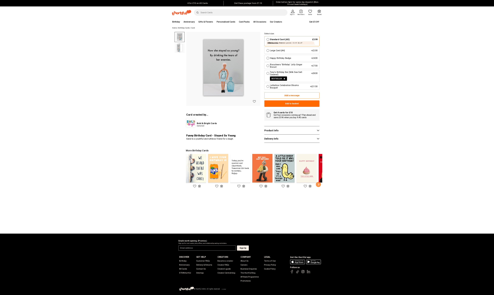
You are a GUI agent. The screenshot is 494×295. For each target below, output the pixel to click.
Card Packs (244, 22)
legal (267, 257)
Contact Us (201, 269)
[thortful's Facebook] (292, 273)
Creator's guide (224, 269)
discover (184, 257)
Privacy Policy (270, 265)
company (246, 257)
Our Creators (276, 22)
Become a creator (225, 261)
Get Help (201, 257)
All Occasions (259, 22)
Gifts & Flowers (205, 22)
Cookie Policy (270, 269)
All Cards (183, 269)
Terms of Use (270, 261)
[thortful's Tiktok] (297, 273)
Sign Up (243, 248)
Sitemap (200, 273)
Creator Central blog (226, 273)
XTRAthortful (185, 273)
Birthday (176, 22)
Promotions (246, 281)
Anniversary (189, 22)
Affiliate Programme (250, 277)
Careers (244, 265)
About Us (245, 261)
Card (193, 28)
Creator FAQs (223, 265)
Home (174, 28)
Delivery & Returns (204, 265)
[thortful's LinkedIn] (308, 273)
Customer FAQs (203, 261)
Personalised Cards (226, 22)
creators (223, 257)
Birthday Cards (184, 28)
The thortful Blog (248, 273)
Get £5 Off (314, 22)
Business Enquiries (249, 269)
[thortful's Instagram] (303, 273)
